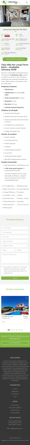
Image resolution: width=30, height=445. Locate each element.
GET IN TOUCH (14, 343)
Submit (15, 278)
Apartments (15, 391)
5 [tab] (19, 330)
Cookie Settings (15, 412)
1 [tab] (8, 330)
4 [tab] (17, 330)
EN (17, 3)
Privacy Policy (15, 405)
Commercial (15, 394)
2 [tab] (11, 330)
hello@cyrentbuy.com (16, 428)
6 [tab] (21, 330)
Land (15, 396)
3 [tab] (14, 330)
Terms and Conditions (15, 407)
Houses (15, 389)
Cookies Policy (15, 410)
